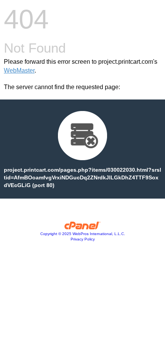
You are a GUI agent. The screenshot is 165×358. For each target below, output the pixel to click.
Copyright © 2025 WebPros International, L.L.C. (82, 234)
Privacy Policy (83, 239)
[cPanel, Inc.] (82, 227)
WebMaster (19, 70)
